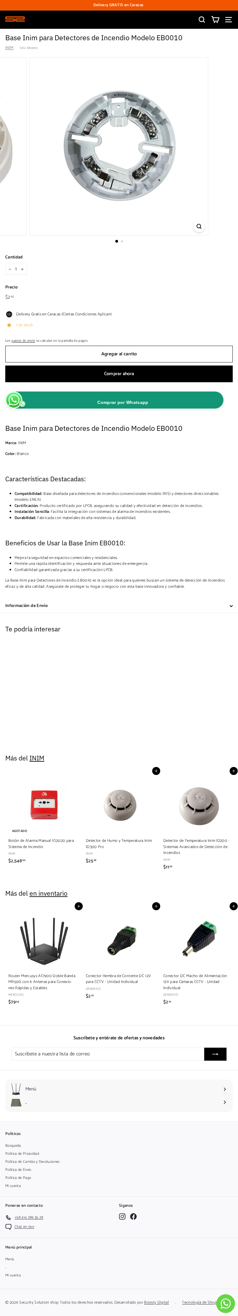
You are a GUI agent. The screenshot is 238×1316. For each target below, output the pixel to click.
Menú (9, 1259)
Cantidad (14, 257)
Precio (11, 287)
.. (6, 1267)
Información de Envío (26, 605)
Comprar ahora (119, 374)
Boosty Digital (156, 1302)
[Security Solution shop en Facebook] (133, 1216)
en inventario (48, 893)
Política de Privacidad (22, 1154)
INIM (9, 48)
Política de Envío (18, 1170)
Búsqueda (13, 1146)
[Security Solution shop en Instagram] (122, 1216)
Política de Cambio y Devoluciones (32, 1162)
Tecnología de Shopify (201, 1302)
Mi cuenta (13, 1186)
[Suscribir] (215, 1054)
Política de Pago (18, 1178)
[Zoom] (199, 226)
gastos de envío (23, 341)
